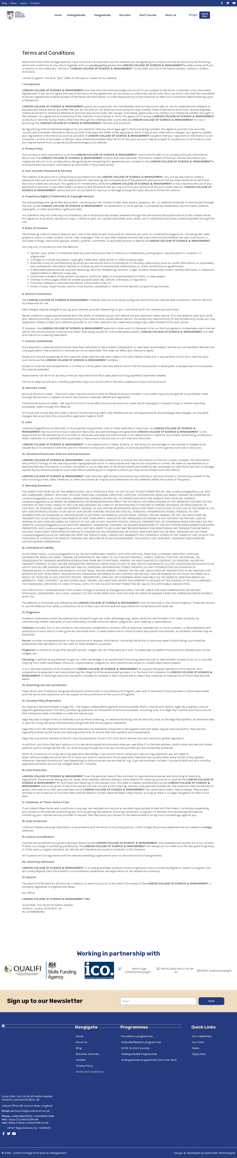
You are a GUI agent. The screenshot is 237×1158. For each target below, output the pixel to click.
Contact (81, 1059)
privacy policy (98, 65)
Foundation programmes (137, 1036)
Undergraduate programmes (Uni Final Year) (149, 1059)
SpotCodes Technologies (219, 1153)
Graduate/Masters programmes (141, 1042)
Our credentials (201, 1036)
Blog (79, 1048)
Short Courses (147, 15)
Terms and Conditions (89, 1071)
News (195, 1048)
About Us (170, 15)
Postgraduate (102, 15)
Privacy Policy (84, 1065)
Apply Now (199, 1054)
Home (58, 15)
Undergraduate (76, 15)
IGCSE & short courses (135, 1048)
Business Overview (87, 1054)
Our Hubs (198, 1042)
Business (125, 15)
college (207, 827)
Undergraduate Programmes (139, 1054)
